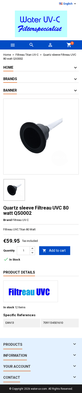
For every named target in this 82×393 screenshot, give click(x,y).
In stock (8, 307)
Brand (7, 220)
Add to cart (54, 250)
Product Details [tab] (19, 272)
